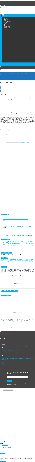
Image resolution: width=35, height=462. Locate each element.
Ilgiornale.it (29, 260)
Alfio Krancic (9, 259)
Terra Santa (6, 429)
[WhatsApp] (17, 89)
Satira (5, 425)
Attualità (5, 20)
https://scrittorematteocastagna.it (24, 142)
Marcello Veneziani (17, 261)
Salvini (21, 262)
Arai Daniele (5, 18)
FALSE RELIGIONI (6, 34)
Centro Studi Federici (25, 259)
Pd (13, 262)
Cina (6, 260)
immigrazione (6, 261)
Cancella (5, 461)
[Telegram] (17, 91)
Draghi (11, 260)
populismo (5, 46)
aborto (5, 259)
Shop (3, 363)
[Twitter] (17, 87)
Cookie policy (4, 367)
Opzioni (2, 443)
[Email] (17, 88)
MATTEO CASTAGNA (6, 41)
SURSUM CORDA (7, 428)
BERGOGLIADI (5, 22)
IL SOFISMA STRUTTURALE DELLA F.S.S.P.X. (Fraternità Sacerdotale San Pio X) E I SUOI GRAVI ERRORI (17, 226)
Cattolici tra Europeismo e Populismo (8, 25)
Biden (21, 259)
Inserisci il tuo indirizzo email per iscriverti (14, 375)
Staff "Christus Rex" (6, 241)
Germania (19, 260)
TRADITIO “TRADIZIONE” (8, 431)
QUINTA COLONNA (7, 420)
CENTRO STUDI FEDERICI (7, 26)
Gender (16, 260)
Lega (11, 261)
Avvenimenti (5, 21)
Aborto (5, 17)
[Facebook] (17, 86)
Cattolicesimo (5, 24)
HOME (3, 14)
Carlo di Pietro (5, 23)
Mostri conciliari (6, 42)
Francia (13, 260)
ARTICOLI (3, 16)
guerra (25, 260)
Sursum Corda (31, 262)
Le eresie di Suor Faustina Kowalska (15, 247)
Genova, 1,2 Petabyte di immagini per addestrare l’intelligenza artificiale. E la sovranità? (15, 235)
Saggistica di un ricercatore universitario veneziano (12, 424)
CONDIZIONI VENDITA (5, 365)
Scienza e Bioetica (7, 426)
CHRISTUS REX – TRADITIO (7, 27)
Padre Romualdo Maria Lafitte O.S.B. (8, 43)
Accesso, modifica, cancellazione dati (7, 368)
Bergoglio (18, 259)
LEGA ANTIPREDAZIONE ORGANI (8, 37)
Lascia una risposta (3, 131)
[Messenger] (17, 90)
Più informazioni (7, 453)
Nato (3, 262)
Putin (15, 262)
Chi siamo (3, 15)
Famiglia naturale (6, 35)
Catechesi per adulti (5, 432)
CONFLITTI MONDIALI (6, 29)
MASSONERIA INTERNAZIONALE (7, 40)
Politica (5, 45)
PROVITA (5, 419)
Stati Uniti (26, 262)
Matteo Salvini (28, 261)
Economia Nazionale (6, 32)
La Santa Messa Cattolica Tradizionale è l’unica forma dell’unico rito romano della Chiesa (15, 219)
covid (8, 260)
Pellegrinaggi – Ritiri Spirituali (7, 44)
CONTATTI (4, 65)
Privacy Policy (4, 366)
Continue (2, 461)
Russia (18, 262)
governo (22, 260)
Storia (5, 427)
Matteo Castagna (23, 261)
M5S (14, 261)
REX (4, 422)
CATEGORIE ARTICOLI (4, 254)
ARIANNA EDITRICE (6, 19)
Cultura (5, 30)
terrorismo (5, 430)
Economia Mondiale (6, 31)
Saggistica (5, 423)
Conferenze (5, 28)
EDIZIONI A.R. (5, 33)
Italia (9, 261)
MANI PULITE (5, 39)
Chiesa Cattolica (30, 259)
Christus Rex (3, 260)
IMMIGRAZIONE (5, 36)
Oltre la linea (10, 262)
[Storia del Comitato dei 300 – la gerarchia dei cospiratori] (18, 221)
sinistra (24, 262)
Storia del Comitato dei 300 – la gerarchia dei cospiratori (11, 222)
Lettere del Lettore (6, 38)
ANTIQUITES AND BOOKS (16, 320)
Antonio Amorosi (13, 259)
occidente (6, 262)
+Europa (2, 259)
